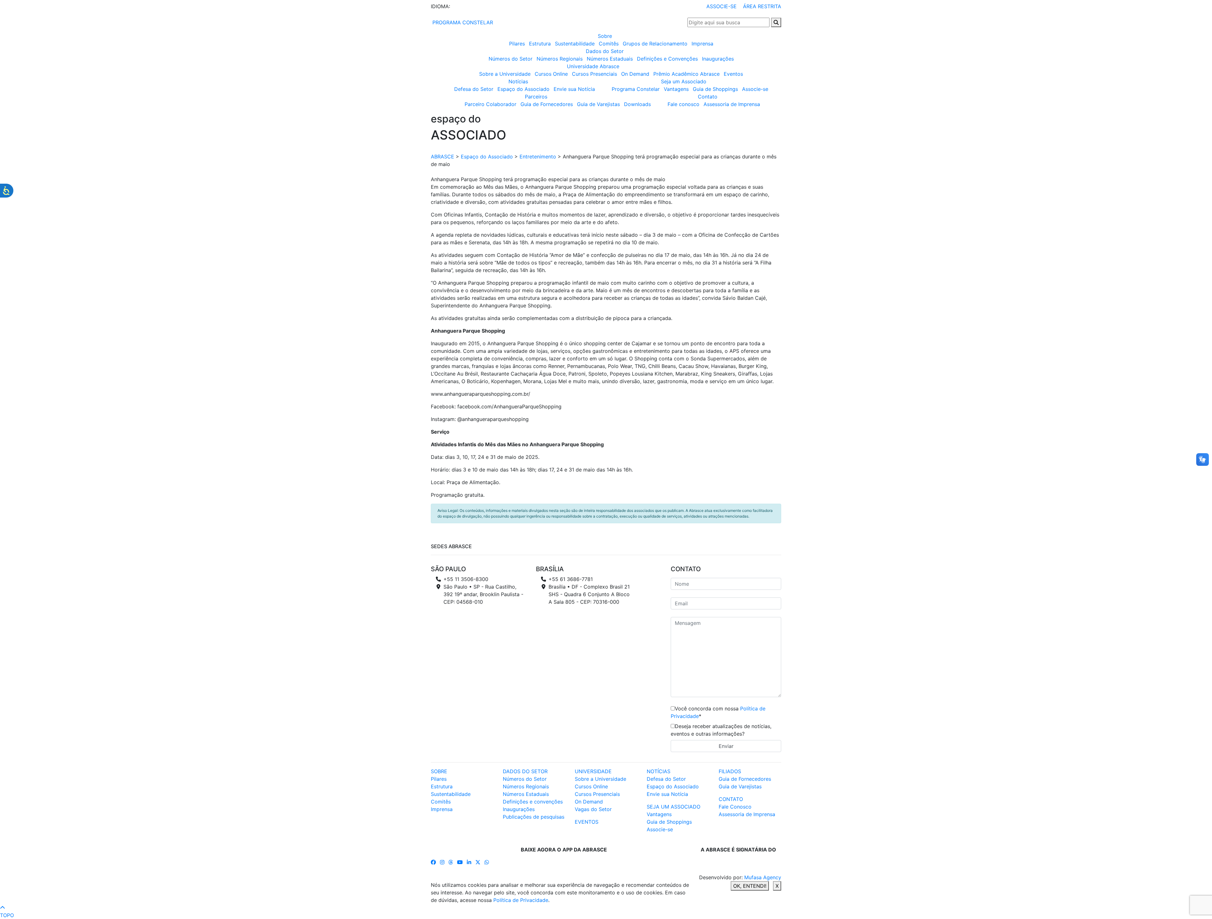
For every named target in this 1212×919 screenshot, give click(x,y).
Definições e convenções (533, 801)
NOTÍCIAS (658, 771)
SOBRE (439, 771)
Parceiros (536, 96)
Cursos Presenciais (594, 74)
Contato (707, 96)
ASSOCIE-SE (721, 6)
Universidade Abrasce (593, 66)
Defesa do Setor (473, 89)
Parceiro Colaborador (490, 104)
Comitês (609, 43)
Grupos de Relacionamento (655, 43)
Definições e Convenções (667, 59)
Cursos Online (551, 74)
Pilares (517, 43)
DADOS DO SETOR (525, 771)
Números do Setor (510, 59)
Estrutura (540, 43)
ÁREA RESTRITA (762, 6)
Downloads (637, 104)
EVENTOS (586, 822)
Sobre (605, 36)
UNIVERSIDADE (593, 771)
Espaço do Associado (523, 89)
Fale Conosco (735, 806)
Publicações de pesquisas (533, 817)
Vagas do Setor (593, 809)
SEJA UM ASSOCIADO (673, 806)
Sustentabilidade (575, 43)
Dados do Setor (605, 51)
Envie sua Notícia (574, 89)
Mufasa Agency (762, 877)
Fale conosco (683, 104)
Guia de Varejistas (598, 104)
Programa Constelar (636, 89)
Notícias (518, 81)
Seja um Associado (683, 81)
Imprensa (702, 43)
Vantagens (676, 89)
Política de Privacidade (520, 900)
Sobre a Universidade (505, 74)
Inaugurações (718, 59)
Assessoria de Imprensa (732, 104)
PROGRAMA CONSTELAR (462, 22)
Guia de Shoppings (715, 89)
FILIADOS (730, 771)
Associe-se (755, 89)
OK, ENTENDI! (749, 886)
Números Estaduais (610, 59)
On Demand (635, 74)
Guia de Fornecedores (546, 104)
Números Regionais (560, 59)
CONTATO (731, 799)
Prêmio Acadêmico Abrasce (686, 74)
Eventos (733, 74)
